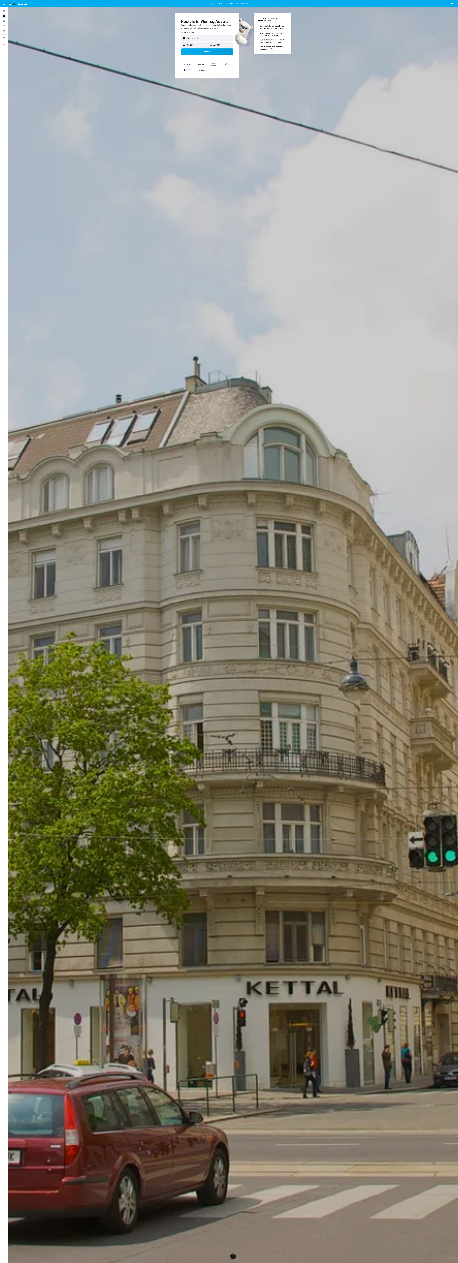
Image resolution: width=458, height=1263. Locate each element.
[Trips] (4, 37)
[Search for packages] (4, 26)
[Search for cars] (4, 21)
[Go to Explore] (4, 31)
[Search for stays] (4, 16)
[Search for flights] (4, 11)
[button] (4, 3)
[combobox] (189, 32)
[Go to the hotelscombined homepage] (18, 4)
